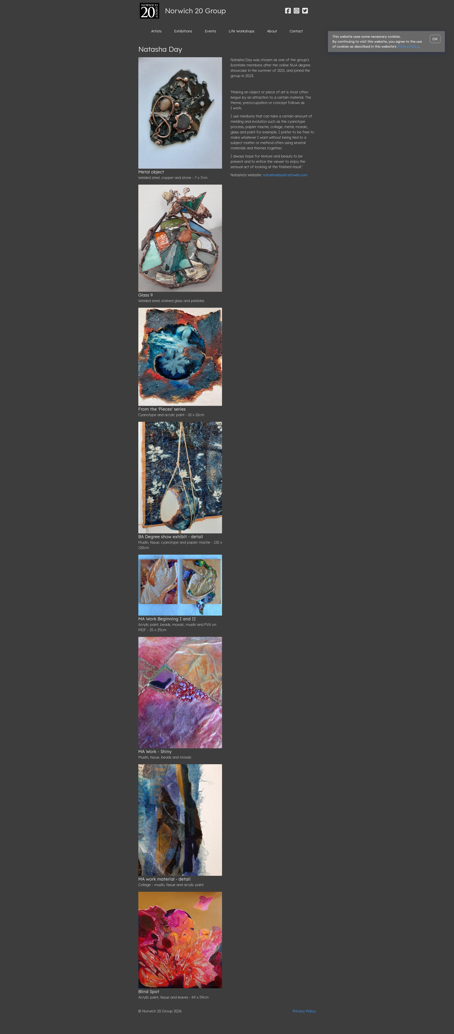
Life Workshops (241, 31)
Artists (156, 31)
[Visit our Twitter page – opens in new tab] (305, 10)
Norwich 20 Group (195, 10)
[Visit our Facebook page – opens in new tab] (288, 10)
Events (210, 31)
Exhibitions (183, 31)
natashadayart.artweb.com (285, 175)
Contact (296, 31)
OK (435, 39)
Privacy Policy (304, 1011)
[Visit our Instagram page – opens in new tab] (296, 10)
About (272, 31)
